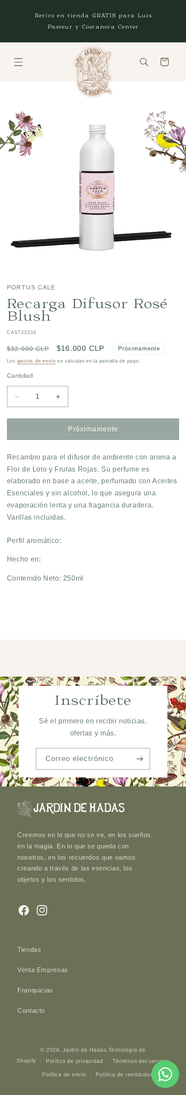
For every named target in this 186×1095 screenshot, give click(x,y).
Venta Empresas (42, 970)
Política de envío (64, 1074)
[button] (18, 62)
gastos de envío (36, 360)
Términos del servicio (140, 1061)
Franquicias (35, 990)
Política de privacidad (74, 1061)
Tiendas (29, 949)
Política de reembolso (124, 1074)
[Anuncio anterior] (16, 21)
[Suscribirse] (140, 758)
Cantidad (20, 375)
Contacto (31, 1010)
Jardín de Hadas (84, 1050)
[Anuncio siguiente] (169, 21)
